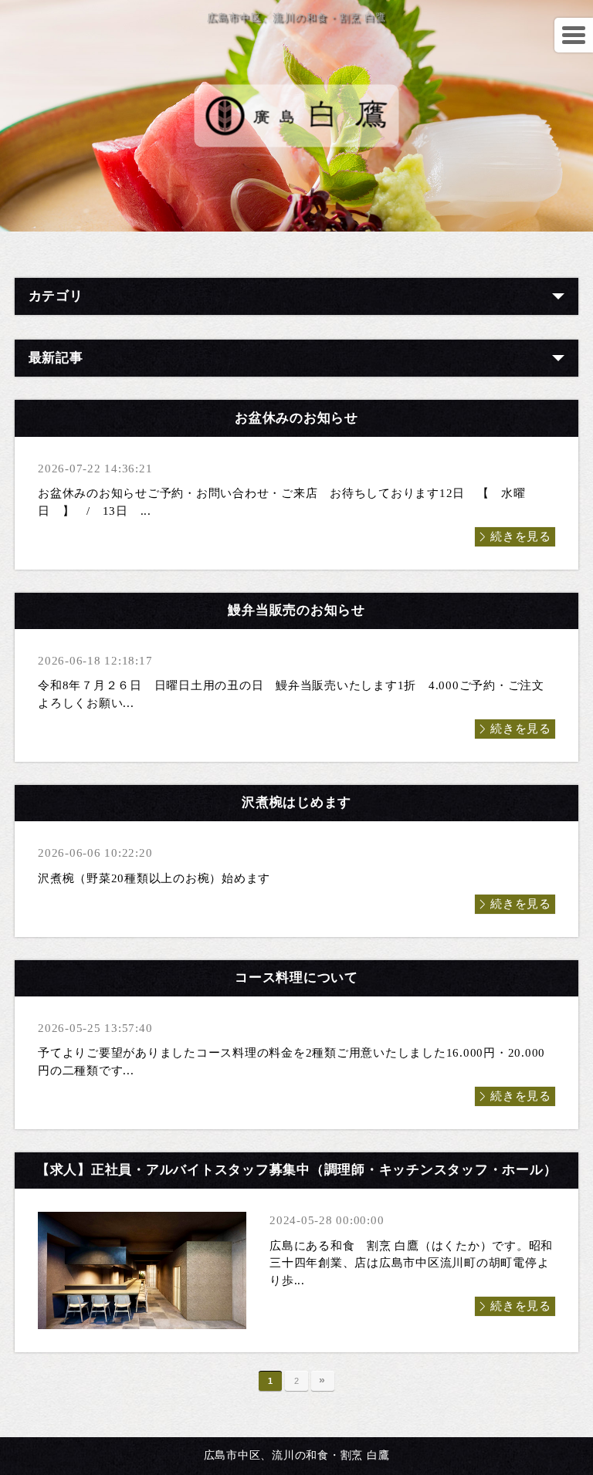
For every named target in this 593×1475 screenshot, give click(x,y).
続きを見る (520, 536)
